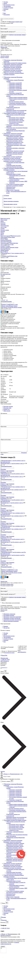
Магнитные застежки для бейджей (11, 68)
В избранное (4, 472)
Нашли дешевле (13, 306)
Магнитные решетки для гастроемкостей (16, 110)
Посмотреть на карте (9, 652)
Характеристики (5, 243)
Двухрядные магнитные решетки (17, 103)
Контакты (5, 9)
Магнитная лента (10, 188)
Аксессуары (3, 244)
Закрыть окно (4, 47)
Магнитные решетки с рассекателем (15, 112)
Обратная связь (4, 658)
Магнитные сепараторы (9, 614)
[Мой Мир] (5, 312)
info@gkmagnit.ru (22, 652)
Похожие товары (5, 247)
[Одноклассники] (3, 312)
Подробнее (3, 469)
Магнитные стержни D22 (15, 85)
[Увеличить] (12, 253)
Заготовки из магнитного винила (14, 185)
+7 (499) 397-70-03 (5, 659)
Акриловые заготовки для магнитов (12, 71)
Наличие (3, 248)
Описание (3, 241)
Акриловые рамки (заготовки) (13, 165)
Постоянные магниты (21, 63)
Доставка (5, 2)
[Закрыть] (5, 671)
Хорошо (3, 946)
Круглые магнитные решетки (16, 101)
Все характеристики (5, 274)
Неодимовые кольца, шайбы (16, 119)
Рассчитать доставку (17, 307)
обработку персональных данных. (17, 34)
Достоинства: (4, 413)
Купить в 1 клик (14, 304)
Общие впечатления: (6, 439)
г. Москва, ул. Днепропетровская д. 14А (13, 774)
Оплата (5, 3)
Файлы (2, 250)
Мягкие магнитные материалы (13, 73)
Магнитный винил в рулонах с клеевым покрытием (16, 179)
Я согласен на (14, 34)
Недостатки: (4, 426)
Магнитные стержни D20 (15, 93)
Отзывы (3, 246)
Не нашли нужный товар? (16, 21)
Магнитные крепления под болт (14, 143)
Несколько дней (7, 408)
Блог (4, 10)
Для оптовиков (7, 6)
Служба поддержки (8, 7)
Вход (4, 13)
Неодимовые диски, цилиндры (16, 117)
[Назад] (1, 781)
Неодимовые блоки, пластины (16, 120)
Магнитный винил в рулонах (13, 174)
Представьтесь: (4, 452)
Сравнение (11, 470)
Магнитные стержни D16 (15, 83)
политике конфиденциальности (10, 943)
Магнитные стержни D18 (15, 84)
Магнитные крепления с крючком (14, 138)
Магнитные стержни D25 (15, 87)
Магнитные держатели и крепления (12, 65)
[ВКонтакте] (1, 312)
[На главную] (4, 668)
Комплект (3, 240)
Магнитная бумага (10, 187)
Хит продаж (6, 627)
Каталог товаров (5, 56)
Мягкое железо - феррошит (12, 190)
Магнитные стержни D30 (15, 88)
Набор (2, 238)
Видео (2, 251)
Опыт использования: (6, 403)
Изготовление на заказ (9, 4)
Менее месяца (6, 410)
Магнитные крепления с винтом (14, 140)
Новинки (5, 626)
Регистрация (6, 14)
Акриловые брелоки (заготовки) (14, 167)
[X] (7, 312)
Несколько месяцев (8, 406)
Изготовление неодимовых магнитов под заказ (16, 122)
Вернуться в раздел (5, 235)
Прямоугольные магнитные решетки (18, 97)
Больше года (6, 409)
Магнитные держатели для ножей (14, 152)
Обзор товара (4, 237)
